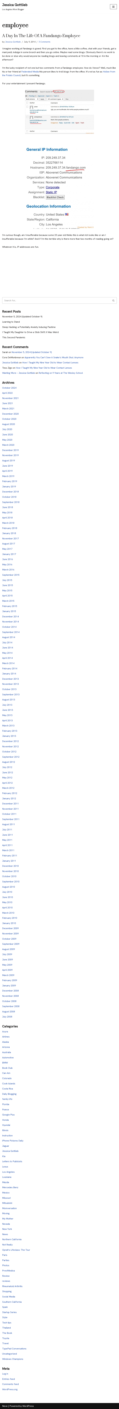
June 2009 (7, 959)
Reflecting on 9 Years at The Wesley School (61, 372)
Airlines (6, 1036)
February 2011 (9, 855)
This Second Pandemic (13, 337)
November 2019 (10, 455)
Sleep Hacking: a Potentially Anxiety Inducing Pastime (29, 327)
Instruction (7, 1135)
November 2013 (10, 684)
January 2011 (9, 860)
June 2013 (7, 710)
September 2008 (10, 1006)
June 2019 (7, 465)
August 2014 (8, 637)
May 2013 (7, 715)
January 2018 (9, 533)
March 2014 (8, 663)
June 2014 (7, 647)
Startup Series (9, 1312)
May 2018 (7, 512)
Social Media (8, 1296)
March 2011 (8, 850)
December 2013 (10, 678)
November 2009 (10, 933)
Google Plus (8, 1114)
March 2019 (8, 476)
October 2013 (9, 689)
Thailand (6, 1327)
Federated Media (30, 71)
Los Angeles (8, 1171)
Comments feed (10, 1384)
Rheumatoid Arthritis (12, 1286)
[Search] (113, 300)
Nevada (6, 1223)
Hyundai (6, 1125)
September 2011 (10, 819)
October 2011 (9, 813)
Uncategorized (9, 1353)
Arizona (6, 1047)
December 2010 (10, 865)
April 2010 (7, 907)
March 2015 (8, 600)
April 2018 (7, 517)
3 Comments (44, 41)
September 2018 (10, 502)
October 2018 (9, 496)
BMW (5, 1062)
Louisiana (6, 1177)
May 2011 (7, 839)
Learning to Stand (11, 321)
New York (7, 1229)
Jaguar (5, 1145)
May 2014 (7, 652)
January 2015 (9, 611)
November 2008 (10, 995)
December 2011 (10, 803)
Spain (5, 1307)
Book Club (7, 1067)
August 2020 (8, 424)
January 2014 (9, 673)
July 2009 (7, 954)
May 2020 (7, 439)
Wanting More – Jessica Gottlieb (18, 372)
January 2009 (9, 985)
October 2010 (9, 876)
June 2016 (7, 559)
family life (7, 1099)
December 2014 (10, 616)
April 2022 (7, 392)
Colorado (7, 1078)
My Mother (7, 1218)
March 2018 (8, 522)
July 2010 (7, 891)
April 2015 (7, 595)
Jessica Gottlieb (13, 41)
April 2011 (7, 845)
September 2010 (10, 881)
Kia (3, 1156)
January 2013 (9, 736)
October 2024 (9, 387)
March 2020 (8, 444)
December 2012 (10, 741)
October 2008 (9, 1001)
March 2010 (8, 912)
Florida (5, 1104)
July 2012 (7, 767)
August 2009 (8, 949)
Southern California (12, 1301)
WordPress (28, 1406)
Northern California (11, 1239)
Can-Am (6, 1073)
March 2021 (8, 408)
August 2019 (8, 460)
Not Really (7, 1244)
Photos (5, 1265)
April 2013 (7, 720)
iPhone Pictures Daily (12, 1140)
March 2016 (8, 569)
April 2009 (7, 969)
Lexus (5, 1166)
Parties (5, 1260)
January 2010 (9, 923)
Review (6, 1275)
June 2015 (7, 585)
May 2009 (7, 964)
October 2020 (9, 418)
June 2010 (7, 897)
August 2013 (8, 699)
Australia (6, 1052)
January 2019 (9, 486)
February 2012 (9, 793)
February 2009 (9, 980)
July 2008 (7, 1016)
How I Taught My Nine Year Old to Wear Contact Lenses (50, 362)
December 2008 (10, 990)
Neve (5, 1406)
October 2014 (9, 626)
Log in (5, 1373)
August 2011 (8, 824)
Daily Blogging (9, 1093)
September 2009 (10, 943)
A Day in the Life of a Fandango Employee (41, 35)
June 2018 (7, 507)
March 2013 (8, 725)
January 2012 (9, 798)
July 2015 (7, 580)
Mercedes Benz (10, 1187)
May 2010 (7, 902)
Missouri (6, 1197)
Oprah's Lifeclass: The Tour (16, 1249)
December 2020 (10, 413)
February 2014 (9, 668)
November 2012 (10, 746)
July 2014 (7, 642)
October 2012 (9, 751)
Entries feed (8, 1379)
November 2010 (10, 871)
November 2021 (10, 398)
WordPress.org (10, 1389)
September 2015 (10, 574)
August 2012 (8, 762)
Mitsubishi (7, 1203)
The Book (7, 1333)
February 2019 (9, 481)
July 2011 (7, 829)
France (5, 1109)
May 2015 (7, 590)
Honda (5, 1119)
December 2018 (10, 491)
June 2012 (7, 772)
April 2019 (7, 470)
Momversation (9, 1208)
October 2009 (9, 938)
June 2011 (7, 834)
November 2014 (10, 621)
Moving (6, 1213)
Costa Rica (7, 1088)
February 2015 (9, 606)
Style (4, 1317)
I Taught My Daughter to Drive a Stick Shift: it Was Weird (30, 332)
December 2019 (10, 450)
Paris (4, 1255)
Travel (5, 1343)
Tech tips (6, 1322)
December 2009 (10, 928)
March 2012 (8, 787)
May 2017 (7, 548)
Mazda (5, 1182)
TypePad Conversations (14, 1348)
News (5, 1234)
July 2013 (7, 704)
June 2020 (7, 434)
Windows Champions (12, 1359)
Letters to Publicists (12, 1161)
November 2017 (10, 538)
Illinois (5, 1130)
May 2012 (7, 777)
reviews (6, 1281)
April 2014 (7, 658)
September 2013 (10, 694)
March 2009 (8, 975)
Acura (5, 1031)
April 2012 (7, 782)
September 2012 (10, 756)
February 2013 (9, 730)
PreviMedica (8, 1270)
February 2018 (9, 528)
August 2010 (8, 886)
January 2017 (9, 554)
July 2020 (7, 429)
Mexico (6, 1192)
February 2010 (9, 917)
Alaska (5, 1041)
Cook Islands (8, 1083)
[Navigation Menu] (113, 6)
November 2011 (10, 808)
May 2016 (7, 564)
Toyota (5, 1338)
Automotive (8, 1057)
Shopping (7, 1291)
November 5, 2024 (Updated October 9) (22, 316)
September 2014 (10, 632)
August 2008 (8, 1011)
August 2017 (8, 543)
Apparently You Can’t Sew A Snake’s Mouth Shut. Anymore (54, 357)
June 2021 (7, 403)
